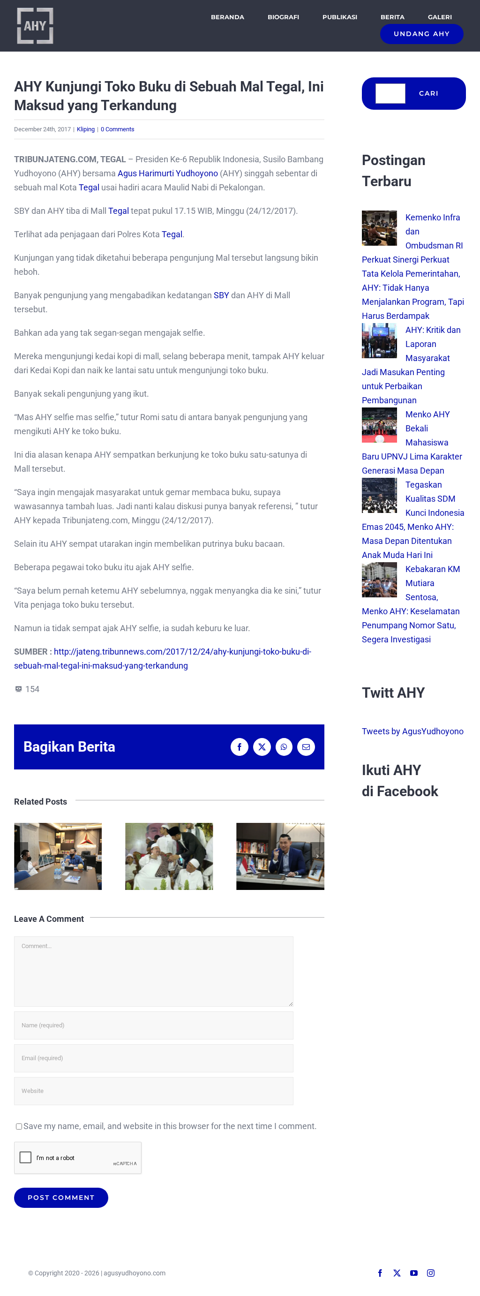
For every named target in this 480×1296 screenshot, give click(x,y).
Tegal (89, 187)
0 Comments (118, 129)
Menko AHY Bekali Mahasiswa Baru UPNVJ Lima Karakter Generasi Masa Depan (412, 442)
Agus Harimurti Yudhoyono (168, 173)
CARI (429, 93)
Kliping (86, 129)
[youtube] (414, 1273)
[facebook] (380, 1273)
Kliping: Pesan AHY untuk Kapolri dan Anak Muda (58, 856)
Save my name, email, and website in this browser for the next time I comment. (170, 1126)
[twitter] (397, 1273)
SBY (221, 295)
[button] (21, 856)
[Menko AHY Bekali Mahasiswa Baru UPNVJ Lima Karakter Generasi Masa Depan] (379, 414)
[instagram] (431, 1273)
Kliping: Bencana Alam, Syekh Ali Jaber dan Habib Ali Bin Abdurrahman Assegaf (169, 856)
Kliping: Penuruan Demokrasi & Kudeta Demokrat (280, 856)
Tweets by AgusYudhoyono (413, 731)
